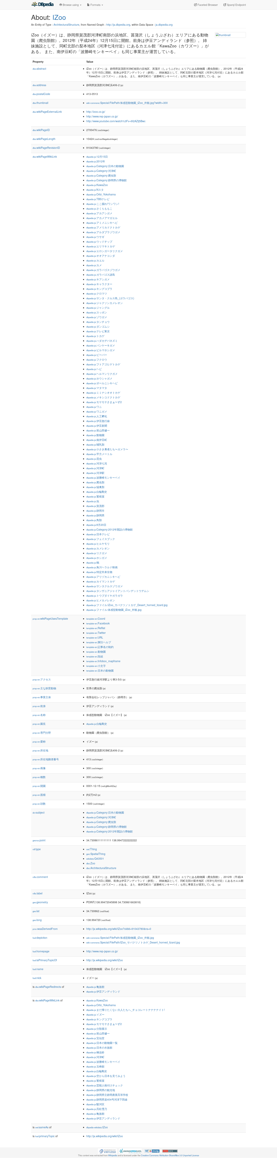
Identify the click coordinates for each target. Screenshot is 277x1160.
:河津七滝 (96, 463)
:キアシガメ (98, 279)
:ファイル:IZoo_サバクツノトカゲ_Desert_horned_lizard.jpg (127, 605)
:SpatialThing (95, 854)
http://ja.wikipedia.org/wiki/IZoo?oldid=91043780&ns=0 (118, 929)
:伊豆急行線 (98, 421)
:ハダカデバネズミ (102, 340)
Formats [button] (95, 5)
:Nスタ (95, 189)
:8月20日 (96, 525)
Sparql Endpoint (236, 5)
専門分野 (42, 732)
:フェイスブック (100, 539)
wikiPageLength (44, 139)
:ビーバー (96, 355)
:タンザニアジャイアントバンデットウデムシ (117, 591)
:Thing (91, 849)
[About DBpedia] (42, 4)
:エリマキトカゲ (100, 246)
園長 (39, 724)
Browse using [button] (71, 5)
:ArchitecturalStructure (101, 868)
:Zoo (90, 863)
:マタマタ (96, 388)
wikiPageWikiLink (45, 156)
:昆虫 (94, 458)
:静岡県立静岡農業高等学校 (107, 1095)
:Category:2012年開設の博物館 (109, 529)
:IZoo (97, 1127)
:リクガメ (96, 553)
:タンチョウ (98, 322)
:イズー (95, 1014)
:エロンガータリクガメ (104, 251)
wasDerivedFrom (45, 929)
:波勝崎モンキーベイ (103, 477)
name (38, 969)
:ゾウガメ (96, 317)
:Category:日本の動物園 (105, 166)
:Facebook (98, 623)
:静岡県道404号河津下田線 (106, 1099)
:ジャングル (98, 307)
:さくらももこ (99, 208)
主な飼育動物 (44, 688)
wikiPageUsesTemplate (50, 618)
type (37, 849)
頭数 (39, 803)
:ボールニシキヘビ (102, 383)
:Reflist (95, 628)
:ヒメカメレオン (100, 600)
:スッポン (96, 312)
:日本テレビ (98, 534)
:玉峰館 (95, 1066)
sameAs (41, 1127)
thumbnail (40, 103)
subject (38, 812)
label (37, 893)
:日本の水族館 (99, 1047)
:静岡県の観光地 (100, 1090)
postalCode (41, 94)
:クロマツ (96, 293)
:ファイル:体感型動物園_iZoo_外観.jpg (114, 610)
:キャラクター (99, 284)
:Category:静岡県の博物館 (106, 180)
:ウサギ (95, 237)
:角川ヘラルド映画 (102, 567)
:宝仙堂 (95, 1038)
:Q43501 (95, 858)
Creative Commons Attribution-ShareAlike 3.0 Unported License (170, 1155)
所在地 (40, 750)
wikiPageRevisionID (46, 148)
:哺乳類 (95, 444)
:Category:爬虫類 (101, 175)
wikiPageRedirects (48, 987)
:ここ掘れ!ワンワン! (102, 204)
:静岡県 (95, 515)
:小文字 (96, 666)
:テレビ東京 (98, 331)
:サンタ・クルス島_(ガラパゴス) (110, 298)
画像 (39, 768)
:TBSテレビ (97, 199)
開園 (39, 786)
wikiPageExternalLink (47, 111)
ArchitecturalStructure (66, 24)
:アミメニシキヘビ (102, 222)
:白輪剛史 (96, 492)
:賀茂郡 (95, 506)
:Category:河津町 (101, 171)
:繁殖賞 (95, 496)
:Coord (95, 618)
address (39, 85)
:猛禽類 (95, 487)
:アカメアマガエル (102, 218)
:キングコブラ (99, 289)
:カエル (95, 260)
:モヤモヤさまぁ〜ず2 (104, 402)
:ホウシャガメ (99, 378)
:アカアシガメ (99, 213)
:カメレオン (98, 548)
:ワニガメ (96, 411)
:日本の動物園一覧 (102, 1043)
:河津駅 (95, 473)
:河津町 (95, 468)
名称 (39, 715)
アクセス (42, 679)
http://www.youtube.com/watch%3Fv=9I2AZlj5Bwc (115, 121)
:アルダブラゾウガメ (103, 232)
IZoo (59, 17)
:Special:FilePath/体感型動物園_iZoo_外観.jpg (120, 937)
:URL (94, 637)
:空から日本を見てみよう (105, 1076)
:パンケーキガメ (100, 345)
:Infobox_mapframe (103, 661)
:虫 (92, 501)
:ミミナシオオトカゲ (103, 392)
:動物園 (95, 435)
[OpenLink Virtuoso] (107, 1150)
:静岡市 (95, 510)
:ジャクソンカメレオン (104, 303)
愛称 (39, 741)
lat (36, 911)
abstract (39, 68)
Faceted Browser (207, 5)
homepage (41, 951)
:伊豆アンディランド (103, 991)
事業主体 (42, 697)
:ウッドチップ (99, 241)
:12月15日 (97, 156)
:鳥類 (94, 520)
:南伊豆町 (96, 440)
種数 (39, 777)
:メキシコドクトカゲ (103, 397)
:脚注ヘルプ (98, 642)
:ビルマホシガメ (100, 350)
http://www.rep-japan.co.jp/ (102, 116)
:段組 (94, 656)
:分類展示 (96, 1028)
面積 (39, 795)
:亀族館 (95, 987)
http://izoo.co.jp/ (95, 111)
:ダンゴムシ (98, 326)
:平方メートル (99, 454)
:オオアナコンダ (100, 256)
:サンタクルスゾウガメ (104, 586)
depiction (40, 937)
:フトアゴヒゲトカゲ (103, 364)
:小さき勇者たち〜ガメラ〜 (107, 449)
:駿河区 (95, 1104)
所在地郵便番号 (46, 759)
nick (37, 978)
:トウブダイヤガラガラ (104, 595)
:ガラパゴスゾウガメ (103, 270)
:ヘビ (94, 369)
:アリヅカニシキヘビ (103, 576)
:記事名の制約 (100, 647)
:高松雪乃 (96, 1109)
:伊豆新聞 (96, 425)
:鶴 (92, 562)
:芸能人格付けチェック (104, 1085)
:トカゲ (95, 336)
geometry (40, 902)
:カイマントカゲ (100, 581)
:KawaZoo (97, 185)
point (39, 840)
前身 (39, 706)
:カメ (94, 265)
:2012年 (95, 161)
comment (40, 877)
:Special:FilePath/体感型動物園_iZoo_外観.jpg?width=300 (127, 103)
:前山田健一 (98, 430)
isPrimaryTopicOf (45, 960)
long (37, 920)
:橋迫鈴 (95, 1052)
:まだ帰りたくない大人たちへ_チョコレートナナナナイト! (125, 1010)
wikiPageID (41, 130)
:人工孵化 (96, 416)
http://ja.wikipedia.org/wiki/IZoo (104, 960)
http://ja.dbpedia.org (118, 24)
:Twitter (96, 633)
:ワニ (94, 407)
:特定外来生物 (99, 572)
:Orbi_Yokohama (101, 194)
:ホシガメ (96, 558)
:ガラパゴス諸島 (100, 274)
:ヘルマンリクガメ (102, 374)
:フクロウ (96, 359)
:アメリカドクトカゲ (103, 227)
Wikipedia (112, 1155)
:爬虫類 (95, 482)
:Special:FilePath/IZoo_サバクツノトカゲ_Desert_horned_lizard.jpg (133, 942)
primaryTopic (45, 1136)
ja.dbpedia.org (164, 24)
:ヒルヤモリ (98, 543)
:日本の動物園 (100, 670)
